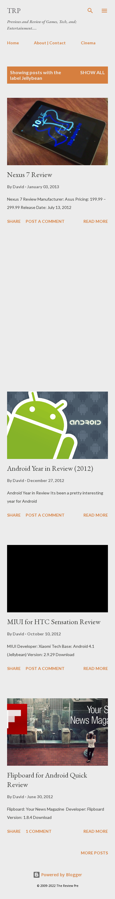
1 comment (39, 831)
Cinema (88, 42)
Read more (95, 221)
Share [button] (14, 221)
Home (13, 42)
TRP (14, 10)
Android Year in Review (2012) (50, 468)
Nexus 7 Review (29, 174)
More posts (94, 852)
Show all (92, 72)
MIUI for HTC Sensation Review (54, 621)
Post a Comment (45, 221)
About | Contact (50, 42)
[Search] (90, 10)
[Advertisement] (57, 308)
